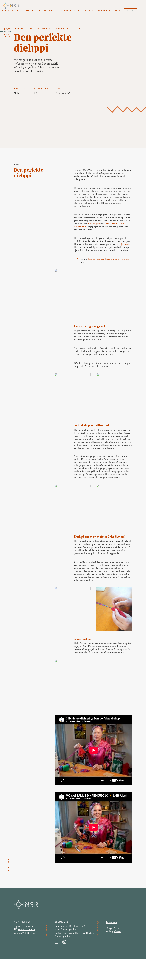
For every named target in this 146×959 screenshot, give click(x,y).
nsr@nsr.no (28, 926)
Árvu (116, 928)
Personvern (111, 922)
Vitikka (117, 931)
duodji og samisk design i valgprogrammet (108, 259)
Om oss (30, 10)
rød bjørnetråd (123, 244)
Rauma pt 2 (80, 226)
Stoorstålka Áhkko (115, 223)
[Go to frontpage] (10, 5)
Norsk (8, 31)
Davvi (7, 29)
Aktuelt (88, 10)
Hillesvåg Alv (94, 223)
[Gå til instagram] (66, 941)
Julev (7, 36)
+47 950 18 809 (26, 929)
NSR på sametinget (108, 10)
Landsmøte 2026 (12, 10)
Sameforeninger (68, 10)
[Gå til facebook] (58, 941)
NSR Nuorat (46, 10)
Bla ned (8, 863)
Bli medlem (130, 10)
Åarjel (8, 34)
